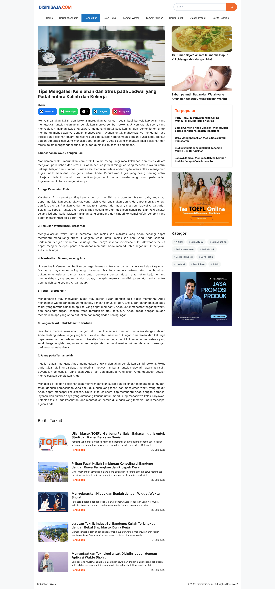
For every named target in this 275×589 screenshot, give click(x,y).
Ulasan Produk (198, 17)
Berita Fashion (221, 17)
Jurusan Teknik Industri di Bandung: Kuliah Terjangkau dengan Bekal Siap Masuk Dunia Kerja (113, 525)
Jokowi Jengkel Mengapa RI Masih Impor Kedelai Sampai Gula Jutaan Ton (200, 159)
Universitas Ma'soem (143, 124)
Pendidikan (91, 17)
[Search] (231, 7)
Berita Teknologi (184, 256)
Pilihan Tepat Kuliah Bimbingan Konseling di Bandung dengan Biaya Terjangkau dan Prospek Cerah (112, 465)
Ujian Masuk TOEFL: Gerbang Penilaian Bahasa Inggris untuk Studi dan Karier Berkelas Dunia (118, 435)
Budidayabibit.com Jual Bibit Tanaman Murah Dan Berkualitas (198, 149)
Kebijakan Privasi (46, 584)
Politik (216, 264)
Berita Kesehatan (68, 17)
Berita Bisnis (197, 241)
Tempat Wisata (131, 17)
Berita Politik (176, 17)
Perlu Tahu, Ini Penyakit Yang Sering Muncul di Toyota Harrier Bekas (197, 119)
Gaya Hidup (110, 17)
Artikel (179, 241)
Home (49, 17)
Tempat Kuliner (154, 17)
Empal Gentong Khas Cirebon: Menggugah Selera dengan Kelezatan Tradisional (201, 129)
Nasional (180, 264)
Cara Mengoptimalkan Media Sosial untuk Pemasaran (200, 139)
